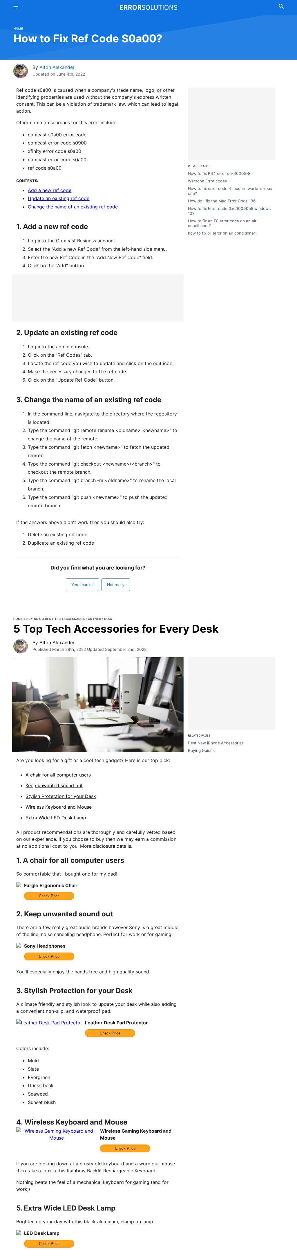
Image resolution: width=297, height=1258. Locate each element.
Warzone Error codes (207, 181)
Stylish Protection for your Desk (61, 796)
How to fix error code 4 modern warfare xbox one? (230, 190)
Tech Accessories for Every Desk (84, 618)
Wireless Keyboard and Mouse (59, 807)
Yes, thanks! (82, 584)
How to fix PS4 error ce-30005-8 (219, 173)
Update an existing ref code (58, 198)
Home (18, 28)
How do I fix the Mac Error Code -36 (222, 201)
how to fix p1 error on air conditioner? (222, 233)
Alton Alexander (57, 67)
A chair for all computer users (58, 775)
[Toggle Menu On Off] (15, 7)
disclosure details (112, 846)
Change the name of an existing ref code (73, 207)
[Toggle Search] (281, 7)
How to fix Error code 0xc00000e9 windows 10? (229, 210)
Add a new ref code (49, 190)
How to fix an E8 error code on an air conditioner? (222, 223)
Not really (115, 584)
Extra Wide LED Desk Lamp (56, 818)
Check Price (49, 896)
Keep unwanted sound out (54, 785)
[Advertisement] (98, 298)
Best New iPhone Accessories (216, 743)
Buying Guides (38, 618)
